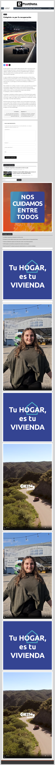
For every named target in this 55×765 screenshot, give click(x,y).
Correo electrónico (9, 147)
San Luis (22, 8)
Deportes (30, 8)
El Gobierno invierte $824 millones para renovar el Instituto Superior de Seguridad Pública (20, 239)
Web (5, 151)
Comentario (7, 129)
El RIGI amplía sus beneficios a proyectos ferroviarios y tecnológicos (16, 243)
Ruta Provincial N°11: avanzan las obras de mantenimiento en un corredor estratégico (19, 246)
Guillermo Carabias (7, 19)
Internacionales (38, 8)
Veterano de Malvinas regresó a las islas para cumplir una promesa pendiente (18, 241)
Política (34, 8)
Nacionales (26, 8)
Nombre (7, 142)
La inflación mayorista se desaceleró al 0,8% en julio (16, 167)
